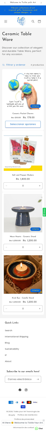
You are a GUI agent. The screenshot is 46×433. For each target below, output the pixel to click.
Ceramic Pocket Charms (23, 114)
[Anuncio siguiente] (41, 2)
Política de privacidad (24, 419)
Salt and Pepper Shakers (23, 175)
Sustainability (12, 349)
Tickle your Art (20, 411)
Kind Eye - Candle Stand (23, 298)
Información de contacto (24, 427)
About (8, 361)
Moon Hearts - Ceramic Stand (23, 237)
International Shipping (16, 336)
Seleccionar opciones (23, 124)
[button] (6, 21)
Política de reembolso (27, 415)
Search (8, 330)
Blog (7, 342)
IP (6, 355)
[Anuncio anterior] (4, 2)
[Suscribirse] (38, 379)
